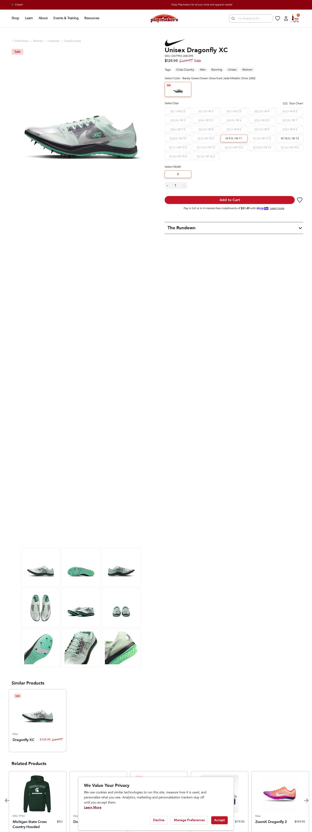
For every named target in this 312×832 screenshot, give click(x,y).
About (43, 18)
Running (216, 70)
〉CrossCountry (71, 41)
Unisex (232, 70)
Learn (29, 18)
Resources (91, 18)
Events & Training (66, 18)
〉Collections (20, 41)
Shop (15, 18)
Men (203, 70)
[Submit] (232, 18)
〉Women (36, 41)
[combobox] (251, 18)
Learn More (92, 807)
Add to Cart (230, 199)
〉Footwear (52, 41)
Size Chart (296, 103)
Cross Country (185, 70)
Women (247, 70)
